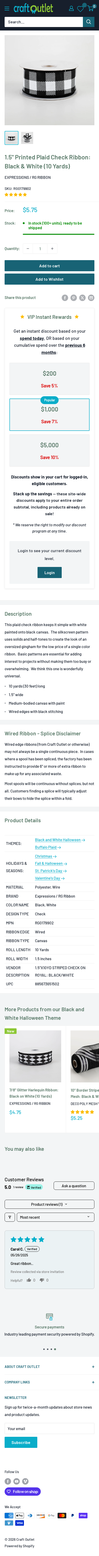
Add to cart (49, 265)
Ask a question (74, 1185)
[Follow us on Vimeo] (25, 1481)
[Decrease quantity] (28, 248)
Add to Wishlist (49, 279)
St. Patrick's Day (49, 870)
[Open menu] (7, 8)
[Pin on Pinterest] (73, 297)
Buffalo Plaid (46, 847)
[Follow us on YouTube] (16, 1481)
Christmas (44, 856)
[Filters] (10, 1217)
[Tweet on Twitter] (82, 297)
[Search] (88, 22)
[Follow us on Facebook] (8, 1481)
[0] (90, 8)
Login (49, 572)
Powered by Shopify (19, 1546)
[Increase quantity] (52, 248)
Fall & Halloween (49, 863)
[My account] (71, 8)
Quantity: (12, 248)
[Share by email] (91, 297)
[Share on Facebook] (65, 297)
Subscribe (21, 1442)
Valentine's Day (48, 878)
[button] (16, 194)
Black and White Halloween (58, 839)
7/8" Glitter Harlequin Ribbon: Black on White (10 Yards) (33, 1092)
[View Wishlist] (81, 8)
